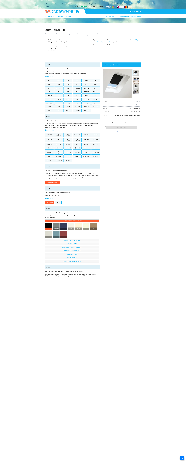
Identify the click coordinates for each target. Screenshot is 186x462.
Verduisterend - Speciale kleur (72, 240)
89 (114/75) (86, 156)
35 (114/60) (59, 148)
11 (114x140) (67, 134)
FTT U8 (68, 99)
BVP (68, 80)
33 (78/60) (95, 144)
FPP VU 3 (58, 88)
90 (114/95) (49, 160)
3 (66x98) (86, 144)
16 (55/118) (59, 139)
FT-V (68, 95)
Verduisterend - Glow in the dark (72, 261)
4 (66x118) (77, 148)
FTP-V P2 (86, 91)
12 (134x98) (77, 135)
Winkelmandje (136, 11)
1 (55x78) (49, 135)
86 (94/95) (77, 156)
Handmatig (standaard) (52, 182)
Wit (58, 202)
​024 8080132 (48, 6)
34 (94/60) (49, 148)
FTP (68, 91)
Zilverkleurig (50, 202)
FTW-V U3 (68, 103)
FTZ (77, 103)
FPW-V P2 (86, 88)
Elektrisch (108, 16)
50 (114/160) (58, 152)
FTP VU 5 (49, 95)
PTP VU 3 (67, 110)
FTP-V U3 (95, 91)
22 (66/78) (95, 139)
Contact (139, 16)
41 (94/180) (96, 148)
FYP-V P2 (67, 106)
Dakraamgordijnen (59, 26)
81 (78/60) (49, 156)
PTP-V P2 (58, 110)
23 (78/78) (49, 144)
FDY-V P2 (86, 80)
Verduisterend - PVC (72, 257)
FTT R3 (49, 99)
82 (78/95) (58, 156)
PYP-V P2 (86, 110)
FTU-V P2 (86, 99)
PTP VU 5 (77, 110)
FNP (86, 84)
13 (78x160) (86, 135)
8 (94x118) (86, 152)
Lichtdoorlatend (72, 243)
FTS (59, 95)
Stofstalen (68, 16)
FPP (49, 88)
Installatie (133, 16)
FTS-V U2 (86, 95)
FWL (86, 103)
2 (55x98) (86, 139)
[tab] (51, 34)
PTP (49, 110)
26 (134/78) (77, 144)
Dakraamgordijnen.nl (49, 26)
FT (49, 91)
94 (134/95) (68, 160)
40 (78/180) (86, 148)
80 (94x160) (96, 152)
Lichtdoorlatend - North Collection (72, 247)
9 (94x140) (95, 156)
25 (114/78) (68, 144)
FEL (96, 80)
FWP (95, 103)
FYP (59, 106)
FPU (68, 88)
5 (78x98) (49, 152)
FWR (49, 106)
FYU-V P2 (77, 106)
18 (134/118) (77, 139)
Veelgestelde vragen (125, 16)
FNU (95, 84)
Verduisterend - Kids (72, 254)
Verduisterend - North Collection (72, 250)
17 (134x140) (67, 139)
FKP (77, 84)
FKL (68, 84)
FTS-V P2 (77, 95)
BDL (49, 80)
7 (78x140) (77, 152)
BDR (58, 80)
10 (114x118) (58, 134)
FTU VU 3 (95, 99)
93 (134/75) (59, 160)
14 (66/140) (96, 135)
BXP (77, 80)
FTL (59, 91)
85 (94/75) (68, 156)
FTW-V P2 (58, 103)
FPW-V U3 (95, 88)
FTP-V (77, 91)
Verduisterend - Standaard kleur (73, 220)
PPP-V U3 (95, 106)
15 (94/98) (49, 139)
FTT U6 (59, 99)
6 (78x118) (68, 152)
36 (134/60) (68, 148)
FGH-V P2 (49, 84)
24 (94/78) (58, 144)
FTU (77, 99)
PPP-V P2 (86, 106)
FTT (96, 95)
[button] (48, 226)
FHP (59, 84)
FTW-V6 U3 (49, 103)
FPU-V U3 (77, 88)
